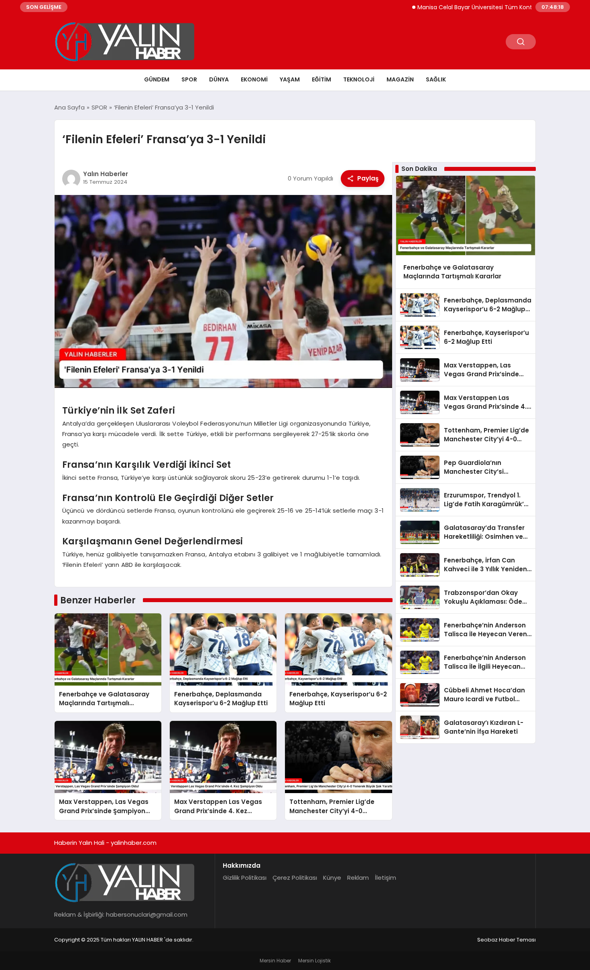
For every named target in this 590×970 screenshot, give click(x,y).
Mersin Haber (275, 960)
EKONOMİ (254, 79)
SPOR (189, 79)
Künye (332, 877)
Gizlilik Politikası (245, 877)
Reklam (358, 877)
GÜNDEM (156, 79)
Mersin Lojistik (314, 960)
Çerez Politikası (295, 877)
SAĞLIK (436, 79)
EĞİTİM (321, 79)
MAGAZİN (400, 79)
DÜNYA (219, 79)
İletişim (385, 877)
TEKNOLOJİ (358, 79)
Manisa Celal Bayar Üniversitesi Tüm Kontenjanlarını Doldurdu (474, 7)
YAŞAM (290, 79)
